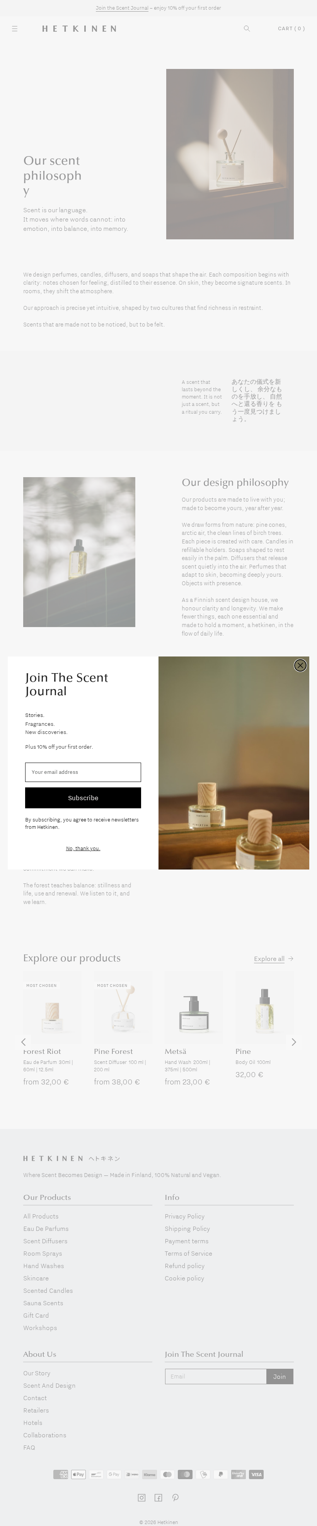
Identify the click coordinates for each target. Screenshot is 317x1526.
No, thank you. (83, 848)
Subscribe (83, 798)
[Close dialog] (300, 665)
